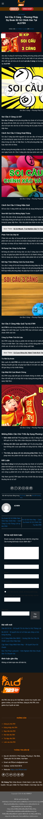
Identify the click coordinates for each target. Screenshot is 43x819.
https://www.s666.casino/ (13, 801)
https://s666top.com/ (21, 804)
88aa (13, 804)
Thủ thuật (21, 14)
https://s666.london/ (32, 816)
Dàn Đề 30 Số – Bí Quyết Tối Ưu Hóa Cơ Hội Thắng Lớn (21, 628)
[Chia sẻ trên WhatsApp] (12, 488)
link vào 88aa (30, 814)
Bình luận (8, 545)
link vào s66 (22, 806)
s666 (10, 804)
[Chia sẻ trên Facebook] (16, 488)
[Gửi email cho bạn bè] (23, 488)
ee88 (22, 801)
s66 (17, 816)
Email (6, 572)
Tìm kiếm (5, 610)
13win (20, 816)
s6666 (16, 806)
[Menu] (3, 3)
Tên (6, 563)
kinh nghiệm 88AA (20, 814)
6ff (28, 809)
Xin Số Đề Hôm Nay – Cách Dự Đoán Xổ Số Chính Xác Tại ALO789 (31, 522)
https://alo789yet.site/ (10, 469)
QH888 (16, 809)
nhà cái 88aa (12, 816)
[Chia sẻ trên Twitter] (19, 488)
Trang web (8, 582)
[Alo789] (21, 3)
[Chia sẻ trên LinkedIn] (31, 488)
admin (32, 29)
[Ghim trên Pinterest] (27, 488)
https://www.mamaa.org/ (32, 801)
